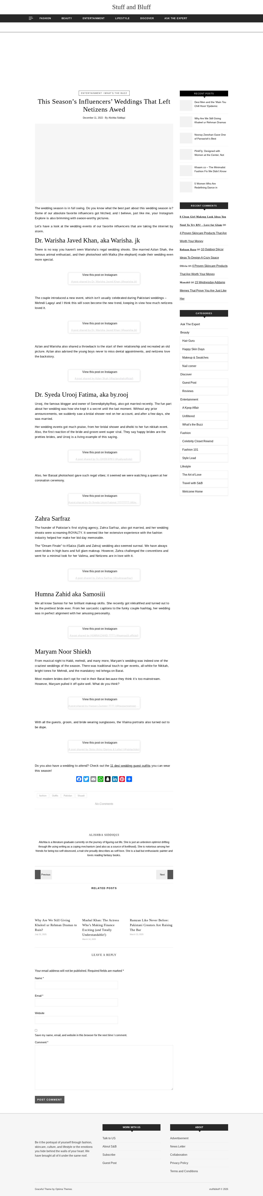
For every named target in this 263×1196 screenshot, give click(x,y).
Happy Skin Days (193, 349)
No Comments (104, 803)
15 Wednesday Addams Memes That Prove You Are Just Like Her (203, 290)
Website (39, 1013)
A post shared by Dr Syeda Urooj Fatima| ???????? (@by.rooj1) (106, 502)
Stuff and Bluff (131, 7)
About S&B (110, 1146)
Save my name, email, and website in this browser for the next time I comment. (81, 1035)
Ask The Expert (175, 18)
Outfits (55, 795)
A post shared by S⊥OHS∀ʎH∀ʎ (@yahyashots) (104, 459)
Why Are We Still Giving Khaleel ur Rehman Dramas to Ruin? (56, 925)
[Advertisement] (131, 64)
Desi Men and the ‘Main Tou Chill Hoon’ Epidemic (210, 104)
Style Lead (189, 458)
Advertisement (179, 1138)
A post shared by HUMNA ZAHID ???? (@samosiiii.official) (104, 635)
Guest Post (189, 382)
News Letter (177, 1146)
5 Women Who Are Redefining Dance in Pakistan (205, 186)
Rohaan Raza (188, 249)
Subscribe (109, 1154)
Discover (147, 18)
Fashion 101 (190, 449)
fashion (43, 795)
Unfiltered (188, 416)
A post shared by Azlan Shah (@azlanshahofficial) (104, 378)
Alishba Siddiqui (117, 117)
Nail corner (189, 366)
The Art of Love (191, 474)
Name (39, 978)
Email (39, 995)
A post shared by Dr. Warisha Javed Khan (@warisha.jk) (104, 281)
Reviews (187, 391)
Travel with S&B (192, 483)
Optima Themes (63, 1189)
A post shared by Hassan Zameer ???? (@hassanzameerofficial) (106, 705)
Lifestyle (122, 18)
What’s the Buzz (115, 93)
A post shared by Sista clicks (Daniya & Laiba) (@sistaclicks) (104, 749)
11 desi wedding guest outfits (130, 765)
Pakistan (68, 795)
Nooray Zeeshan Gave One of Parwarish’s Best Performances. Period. (210, 137)
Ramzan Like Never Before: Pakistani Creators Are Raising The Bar (151, 925)
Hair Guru (188, 340)
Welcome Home (192, 491)
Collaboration (178, 1154)
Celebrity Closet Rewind (197, 441)
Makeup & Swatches (195, 357)
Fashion (45, 18)
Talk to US (109, 1138)
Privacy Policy (179, 1162)
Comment (41, 1042)
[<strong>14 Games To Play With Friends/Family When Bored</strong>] (43, 874)
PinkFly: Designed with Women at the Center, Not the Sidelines (209, 153)
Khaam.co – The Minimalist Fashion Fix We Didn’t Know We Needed (210, 170)
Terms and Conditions (184, 1171)
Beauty (67, 18)
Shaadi (81, 795)
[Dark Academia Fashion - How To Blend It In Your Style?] (165, 874)
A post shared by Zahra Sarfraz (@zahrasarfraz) (104, 578)
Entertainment (94, 18)
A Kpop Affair (190, 407)
